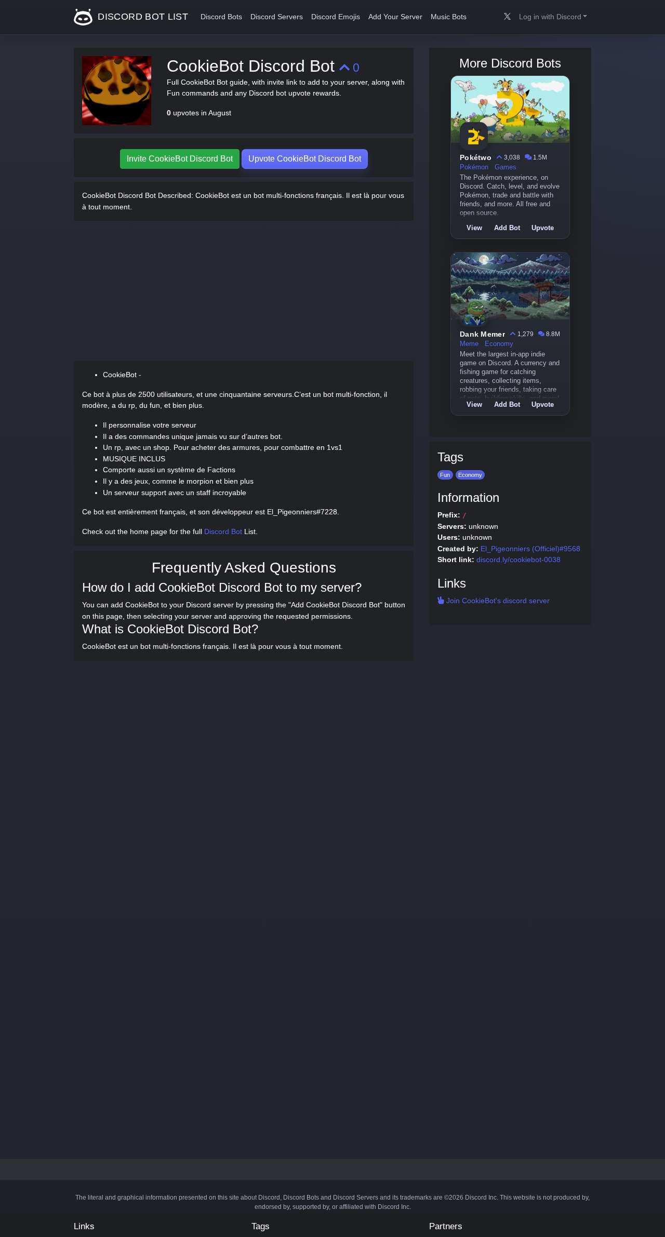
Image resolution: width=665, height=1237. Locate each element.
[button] (553, 17)
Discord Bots (221, 17)
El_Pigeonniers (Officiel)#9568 (530, 548)
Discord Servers (276, 17)
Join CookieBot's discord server (497, 600)
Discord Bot (223, 531)
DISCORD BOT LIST (141, 16)
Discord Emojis (335, 17)
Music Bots (449, 17)
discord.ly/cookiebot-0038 (518, 559)
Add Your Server (395, 17)
